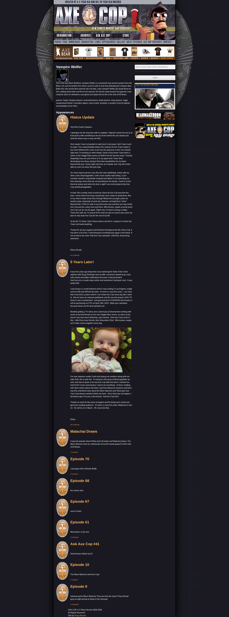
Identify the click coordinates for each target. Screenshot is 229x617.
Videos (58, 42)
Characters (87, 42)
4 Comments (74, 604)
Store (126, 35)
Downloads (74, 42)
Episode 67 (79, 501)
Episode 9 (78, 586)
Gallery (121, 42)
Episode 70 (79, 459)
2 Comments (74, 537)
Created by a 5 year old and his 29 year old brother (93, 2)
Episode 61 (79, 522)
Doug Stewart (80, 615)
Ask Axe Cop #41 (84, 544)
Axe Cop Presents (153, 42)
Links (98, 42)
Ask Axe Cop (103, 35)
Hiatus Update (82, 117)
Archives (86, 35)
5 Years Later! (82, 262)
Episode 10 (79, 565)
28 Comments (74, 425)
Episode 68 (79, 481)
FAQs (64, 42)
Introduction (64, 35)
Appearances (109, 42)
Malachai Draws (83, 431)
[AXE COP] (91, 26)
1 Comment (74, 452)
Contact (167, 42)
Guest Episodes (134, 42)
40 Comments (74, 255)
